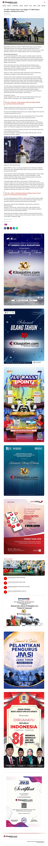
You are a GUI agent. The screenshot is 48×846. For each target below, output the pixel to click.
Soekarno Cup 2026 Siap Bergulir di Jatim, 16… (17, 591)
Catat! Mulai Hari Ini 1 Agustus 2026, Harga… (17, 577)
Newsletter (38, 841)
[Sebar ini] (5, 228)
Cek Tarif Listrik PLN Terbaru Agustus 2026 (16, 582)
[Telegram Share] (14, 228)
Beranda (28, 841)
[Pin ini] (11, 228)
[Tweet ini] (8, 228)
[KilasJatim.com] (10, 2)
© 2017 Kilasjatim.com (40, 842)
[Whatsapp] (17, 228)
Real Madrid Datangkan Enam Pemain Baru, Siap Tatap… (19, 586)
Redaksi (42, 841)
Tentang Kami (33, 841)
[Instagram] (6, 224)
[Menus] (44, 2)
